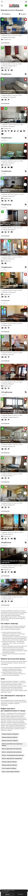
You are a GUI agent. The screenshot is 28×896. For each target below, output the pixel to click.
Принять (7, 894)
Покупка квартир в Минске (9, 737)
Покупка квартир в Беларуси (10, 734)
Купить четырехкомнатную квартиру (13, 755)
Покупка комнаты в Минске (10, 740)
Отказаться (20, 894)
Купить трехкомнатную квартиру (11, 752)
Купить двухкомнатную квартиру (11, 748)
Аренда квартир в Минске (9, 765)
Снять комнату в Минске (9, 768)
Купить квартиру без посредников (12, 758)
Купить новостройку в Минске (10, 771)
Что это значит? (5, 891)
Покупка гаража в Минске (9, 762)
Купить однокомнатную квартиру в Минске (12, 744)
